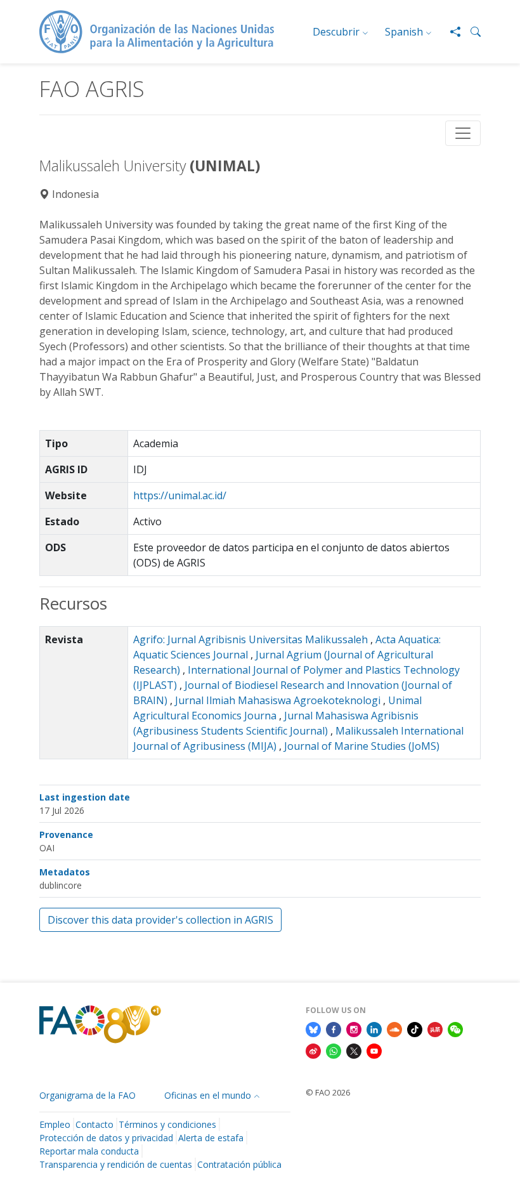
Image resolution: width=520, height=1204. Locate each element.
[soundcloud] (394, 1029)
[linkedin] (374, 1029)
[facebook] (333, 1029)
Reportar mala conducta (89, 1151)
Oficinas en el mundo (207, 1095)
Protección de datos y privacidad (106, 1138)
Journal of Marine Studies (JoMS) (361, 746)
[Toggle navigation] (463, 133)
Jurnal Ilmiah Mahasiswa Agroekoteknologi (277, 700)
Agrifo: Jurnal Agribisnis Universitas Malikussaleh (250, 639)
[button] (470, 32)
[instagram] (353, 1029)
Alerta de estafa (211, 1138)
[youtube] (374, 1050)
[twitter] (353, 1050)
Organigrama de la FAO (87, 1095)
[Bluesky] (313, 1029)
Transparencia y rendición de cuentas (115, 1164)
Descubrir (336, 32)
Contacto (94, 1124)
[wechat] (455, 1029)
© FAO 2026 (328, 1092)
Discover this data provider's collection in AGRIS (160, 920)
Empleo (54, 1124)
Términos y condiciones (167, 1124)
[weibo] (313, 1050)
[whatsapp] (333, 1050)
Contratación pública (239, 1164)
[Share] (450, 32)
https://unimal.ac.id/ (179, 495)
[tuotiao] (435, 1029)
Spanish (404, 32)
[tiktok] (414, 1029)
